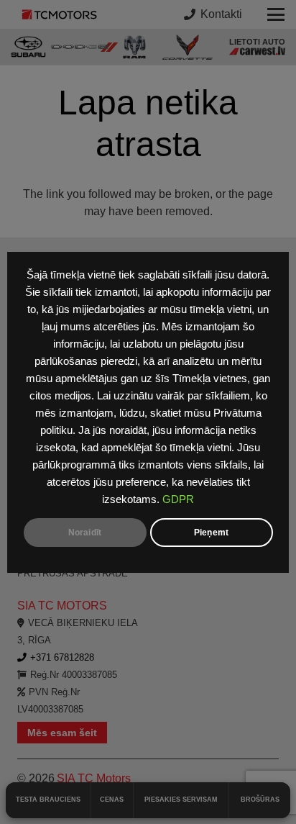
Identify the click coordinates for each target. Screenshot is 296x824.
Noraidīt (84, 533)
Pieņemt (211, 533)
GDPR (178, 499)
